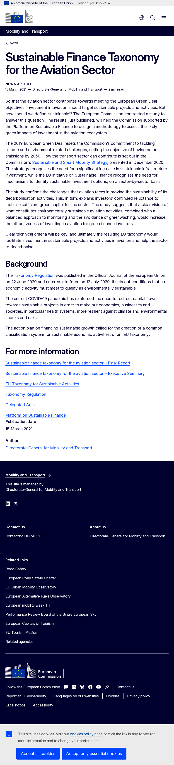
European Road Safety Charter (30, 578)
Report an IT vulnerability (25, 696)
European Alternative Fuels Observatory (38, 596)
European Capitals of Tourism (29, 623)
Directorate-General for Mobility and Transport (48, 447)
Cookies (113, 696)
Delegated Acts (20, 404)
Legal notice (15, 705)
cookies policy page (86, 734)
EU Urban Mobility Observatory (30, 587)
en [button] (142, 18)
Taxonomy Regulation (34, 275)
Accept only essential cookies (94, 753)
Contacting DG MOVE (23, 536)
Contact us (125, 687)
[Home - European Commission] (19, 16)
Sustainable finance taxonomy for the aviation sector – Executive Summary (75, 373)
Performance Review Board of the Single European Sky (51, 614)
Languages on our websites (76, 696)
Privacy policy (138, 696)
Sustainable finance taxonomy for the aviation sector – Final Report (67, 363)
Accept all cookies (38, 753)
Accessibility (43, 705)
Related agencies (19, 641)
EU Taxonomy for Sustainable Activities (42, 383)
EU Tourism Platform (22, 632)
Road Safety (15, 569)
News (14, 43)
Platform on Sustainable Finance (35, 415)
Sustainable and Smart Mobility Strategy (69, 162)
